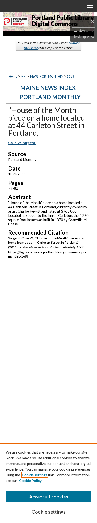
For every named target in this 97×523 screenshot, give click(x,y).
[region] (48, 483)
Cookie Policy (30, 480)
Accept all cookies (48, 496)
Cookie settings (34, 475)
